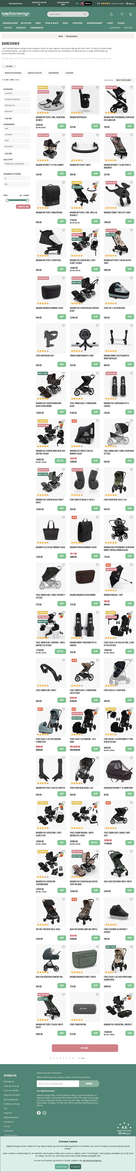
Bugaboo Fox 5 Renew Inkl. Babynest (118, 1024)
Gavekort (115, 27)
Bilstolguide (9, 1081)
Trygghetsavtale (15, 4)
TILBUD (121, 23)
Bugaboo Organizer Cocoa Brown (82, 595)
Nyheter (128, 27)
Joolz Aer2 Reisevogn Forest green (118, 881)
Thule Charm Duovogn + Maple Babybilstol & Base (82, 834)
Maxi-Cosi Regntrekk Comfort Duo (49, 977)
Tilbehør (69, 73)
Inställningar (61, 1166)
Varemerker (36, 27)
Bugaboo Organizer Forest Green (83, 977)
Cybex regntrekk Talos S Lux (115, 499)
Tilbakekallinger (11, 1135)
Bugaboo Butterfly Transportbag (49, 212)
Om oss (7, 1126)
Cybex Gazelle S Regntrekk (114, 690)
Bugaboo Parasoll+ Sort (113, 595)
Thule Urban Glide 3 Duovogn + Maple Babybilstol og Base (50, 644)
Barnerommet (95, 23)
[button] (116, 3)
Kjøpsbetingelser (11, 1117)
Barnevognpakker (13, 73)
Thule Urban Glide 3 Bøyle (46, 690)
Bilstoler (26, 23)
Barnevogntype (35, 73)
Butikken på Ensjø (12, 1104)
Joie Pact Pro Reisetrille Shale (48, 929)
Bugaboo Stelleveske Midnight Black (50, 547)
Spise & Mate (51, 23)
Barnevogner (10, 23)
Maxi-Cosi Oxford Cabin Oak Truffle (83, 929)
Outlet (8, 27)
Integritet (8, 1113)
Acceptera (75, 1166)
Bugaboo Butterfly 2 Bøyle (80, 165)
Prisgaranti (8, 1130)
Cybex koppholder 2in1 (45, 355)
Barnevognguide (11, 1099)
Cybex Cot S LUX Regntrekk (114, 308)
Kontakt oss (9, 1122)
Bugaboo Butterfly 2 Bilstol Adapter (50, 788)
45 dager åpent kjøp (63, 3)
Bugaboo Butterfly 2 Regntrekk (48, 260)
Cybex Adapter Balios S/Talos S (82, 499)
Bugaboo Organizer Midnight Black (49, 308)
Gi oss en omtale (11, 1090)
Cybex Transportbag (78, 1024)
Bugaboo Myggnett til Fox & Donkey (50, 165)
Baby (38, 23)
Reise (65, 23)
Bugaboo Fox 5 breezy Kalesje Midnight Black (81, 452)
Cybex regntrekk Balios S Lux (81, 788)
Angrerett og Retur (12, 1095)
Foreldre (77, 23)
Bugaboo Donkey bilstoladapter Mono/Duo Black (116, 357)
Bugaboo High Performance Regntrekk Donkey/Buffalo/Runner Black (119, 549)
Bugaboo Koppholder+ (78, 117)
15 (79, 1058)
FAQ (5, 1108)
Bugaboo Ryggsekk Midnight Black (83, 547)
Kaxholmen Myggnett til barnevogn (118, 788)
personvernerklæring (92, 1160)
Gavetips (21, 27)
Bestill (60, 460)
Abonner (89, 1083)
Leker (110, 23)
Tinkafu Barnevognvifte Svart (82, 355)
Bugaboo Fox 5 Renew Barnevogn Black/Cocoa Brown (48, 405)
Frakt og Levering (11, 1086)
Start (61, 36)
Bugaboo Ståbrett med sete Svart (117, 212)
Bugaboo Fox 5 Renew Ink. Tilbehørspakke (46, 883)
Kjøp (62, 126)
